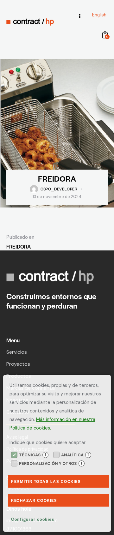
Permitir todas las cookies (46, 481)
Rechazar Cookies (34, 500)
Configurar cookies (32, 519)
